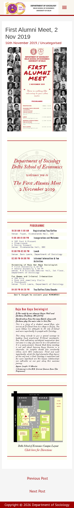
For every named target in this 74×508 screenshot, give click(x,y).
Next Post (37, 491)
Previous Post (37, 478)
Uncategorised (50, 42)
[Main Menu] (64, 7)
